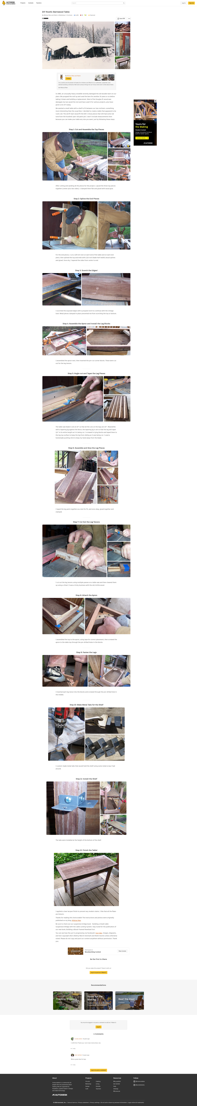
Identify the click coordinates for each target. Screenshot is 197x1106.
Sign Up (191, 3)
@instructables (140, 1081)
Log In (184, 3)
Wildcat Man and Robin (50, 15)
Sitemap (115, 1089)
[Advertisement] (145, 123)
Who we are (116, 1091)
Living (97, 1084)
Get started (116, 1084)
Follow (68, 78)
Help (114, 1086)
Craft (86, 1089)
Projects (22, 3)
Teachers (38, 3)
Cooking (98, 1081)
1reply (73, 1048)
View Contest (122, 951)
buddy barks (78, 1039)
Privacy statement (83, 1102)
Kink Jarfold (78, 1055)
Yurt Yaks (99, 933)
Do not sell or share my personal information (114, 1102)
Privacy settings (95, 1102)
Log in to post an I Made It (98, 972)
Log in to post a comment (98, 1070)
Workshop (62, 15)
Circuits (87, 1081)
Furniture (69, 15)
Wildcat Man (64, 87)
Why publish (117, 1081)
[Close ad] (155, 101)
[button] (129, 18)
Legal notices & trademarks (136, 1102)
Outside (98, 1086)
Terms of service (72, 1102)
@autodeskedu (140, 1085)
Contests (30, 3)
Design (87, 1086)
